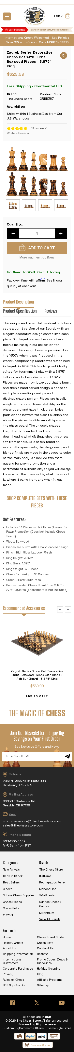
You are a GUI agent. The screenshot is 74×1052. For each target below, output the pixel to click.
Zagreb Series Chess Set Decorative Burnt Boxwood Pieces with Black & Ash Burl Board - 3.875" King (37, 675)
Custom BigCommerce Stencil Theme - (30, 1028)
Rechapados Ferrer (52, 882)
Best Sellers (11, 882)
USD (57, 16)
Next (68, 609)
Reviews (51, 311)
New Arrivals (11, 869)
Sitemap (43, 985)
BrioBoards (47, 895)
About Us (9, 948)
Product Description (18, 302)
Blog (40, 974)
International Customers (12, 961)
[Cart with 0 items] (67, 16)
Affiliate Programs (49, 980)
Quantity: (15, 224)
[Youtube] (61, 1003)
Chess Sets (11, 908)
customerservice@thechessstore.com (32, 821)
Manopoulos (47, 889)
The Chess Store (51, 869)
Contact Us (45, 948)
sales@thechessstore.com (23, 825)
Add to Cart (37, 696)
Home (7, 937)
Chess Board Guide (50, 937)
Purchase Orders (41, 1045)
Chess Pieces (12, 902)
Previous (60, 609)
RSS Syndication (14, 985)
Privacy (8, 974)
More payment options (37, 257)
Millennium (46, 913)
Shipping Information (18, 954)
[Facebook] (12, 1003)
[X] (37, 1003)
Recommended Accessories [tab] (24, 608)
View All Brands (49, 919)
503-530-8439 (14, 841)
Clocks (7, 889)
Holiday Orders (13, 943)
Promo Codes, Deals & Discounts (52, 961)
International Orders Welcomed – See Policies (37, 38)
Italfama (45, 876)
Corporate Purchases (18, 968)
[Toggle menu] (7, 16)
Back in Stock (13, 876)
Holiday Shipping (48, 968)
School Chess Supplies (19, 895)
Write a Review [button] (18, 133)
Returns (42, 954)
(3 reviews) (39, 128)
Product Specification (20, 311)
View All (8, 915)
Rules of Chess (13, 980)
